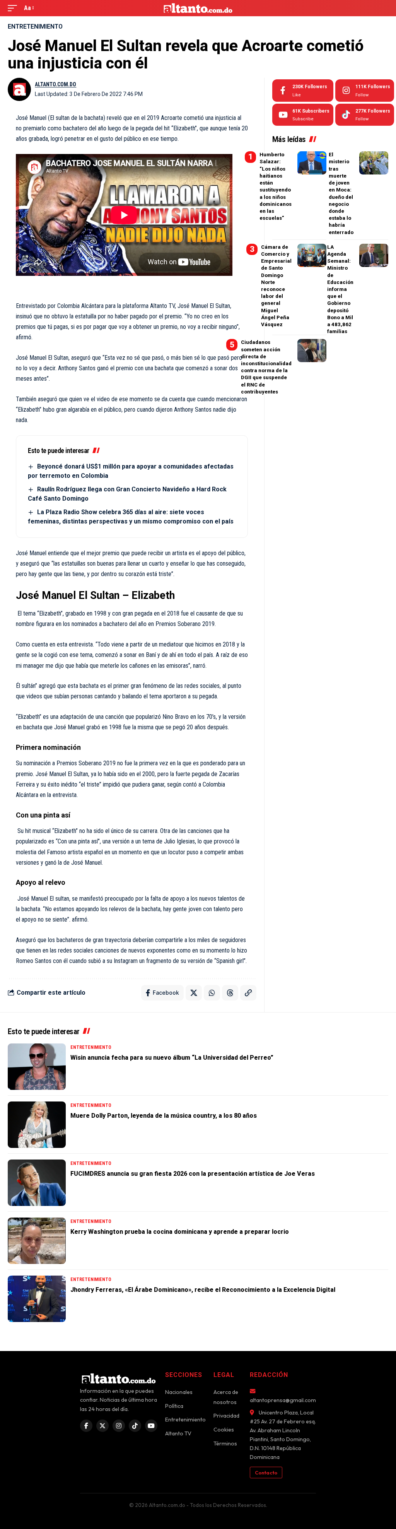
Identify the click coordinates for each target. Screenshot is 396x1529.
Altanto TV (178, 1433)
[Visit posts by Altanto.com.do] (19, 89)
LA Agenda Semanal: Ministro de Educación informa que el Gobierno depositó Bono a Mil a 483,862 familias (340, 289)
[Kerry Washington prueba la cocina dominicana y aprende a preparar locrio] (37, 1241)
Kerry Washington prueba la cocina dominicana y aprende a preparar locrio (179, 1231)
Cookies (223, 1429)
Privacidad (226, 1415)
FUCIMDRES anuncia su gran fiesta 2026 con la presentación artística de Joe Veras (192, 1173)
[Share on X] (194, 993)
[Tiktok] (364, 115)
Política (174, 1405)
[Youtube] (302, 115)
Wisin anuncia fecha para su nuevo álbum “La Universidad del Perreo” (171, 1057)
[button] (14, 8)
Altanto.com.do (55, 84)
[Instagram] (364, 90)
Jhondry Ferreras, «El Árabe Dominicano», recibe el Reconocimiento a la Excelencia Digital (202, 1289)
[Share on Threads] (230, 993)
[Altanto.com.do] (198, 8)
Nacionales (179, 1392)
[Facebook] (302, 90)
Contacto (266, 1472)
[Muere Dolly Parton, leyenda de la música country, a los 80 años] (37, 1124)
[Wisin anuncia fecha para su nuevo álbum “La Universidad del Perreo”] (37, 1066)
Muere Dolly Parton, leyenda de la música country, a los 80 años (163, 1115)
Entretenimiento (35, 26)
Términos (225, 1443)
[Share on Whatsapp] (212, 993)
